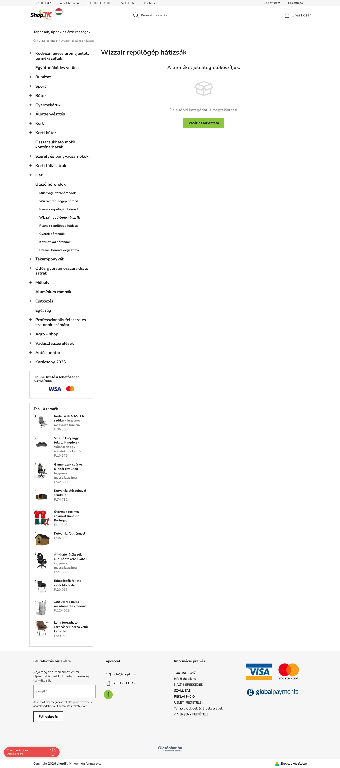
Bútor (40, 95)
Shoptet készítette (293, 763)
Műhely (42, 282)
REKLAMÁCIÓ (184, 696)
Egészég (43, 310)
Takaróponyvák (49, 259)
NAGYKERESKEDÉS (100, 3)
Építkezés (44, 301)
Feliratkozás (48, 716)
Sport (40, 86)
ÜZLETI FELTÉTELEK (188, 702)
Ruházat (43, 77)
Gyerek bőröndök (52, 234)
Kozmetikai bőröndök (55, 242)
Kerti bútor (45, 132)
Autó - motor (47, 352)
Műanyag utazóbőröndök (57, 193)
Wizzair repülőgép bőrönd (58, 201)
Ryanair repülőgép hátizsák (59, 226)
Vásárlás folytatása (204, 123)
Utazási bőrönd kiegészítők (59, 250)
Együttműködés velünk (57, 67)
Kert (39, 123)
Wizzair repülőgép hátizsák (59, 217)
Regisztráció (295, 3)
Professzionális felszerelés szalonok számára (60, 322)
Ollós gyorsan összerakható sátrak (61, 271)
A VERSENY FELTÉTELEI (191, 714)
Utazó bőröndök (50, 184)
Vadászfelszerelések (54, 343)
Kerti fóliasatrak (50, 165)
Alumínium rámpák (53, 292)
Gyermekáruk (48, 105)
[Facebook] (108, 694)
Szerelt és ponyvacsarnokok (62, 156)
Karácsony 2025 (50, 362)
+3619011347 (42, 3)
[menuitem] (61, 32)
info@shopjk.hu (69, 3)
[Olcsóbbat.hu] (170, 749)
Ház (39, 175)
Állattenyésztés (50, 114)
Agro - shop (46, 334)
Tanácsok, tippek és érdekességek (198, 708)
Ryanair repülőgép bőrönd (58, 209)
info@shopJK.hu (125, 674)
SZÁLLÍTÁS (128, 3)
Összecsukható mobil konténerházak (55, 144)
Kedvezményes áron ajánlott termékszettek (62, 56)
